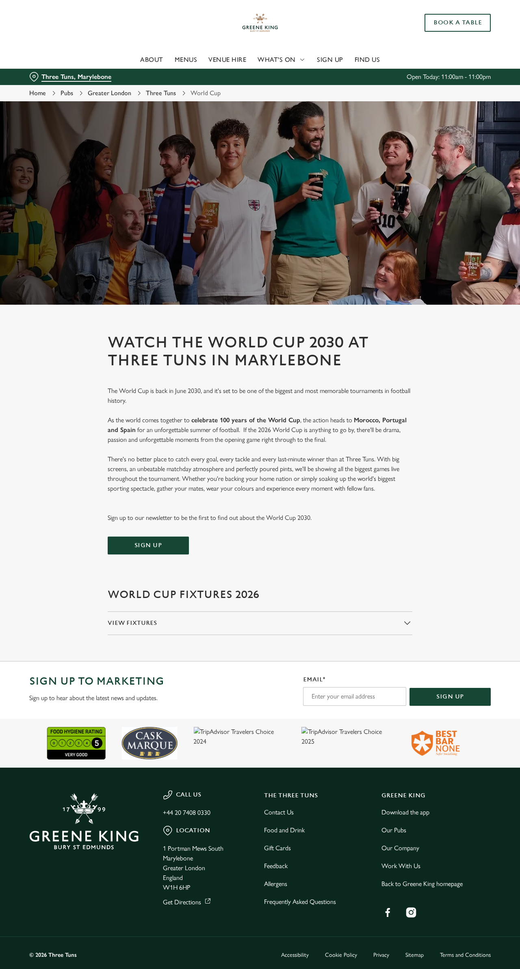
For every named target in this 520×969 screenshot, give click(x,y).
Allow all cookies (452, 21)
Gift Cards (277, 848)
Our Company (400, 848)
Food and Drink (284, 830)
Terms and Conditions (465, 955)
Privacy (381, 955)
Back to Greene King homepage (422, 884)
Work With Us (400, 866)
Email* (314, 679)
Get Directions (182, 902)
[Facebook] (387, 912)
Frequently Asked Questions (300, 902)
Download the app (405, 812)
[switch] (233, 91)
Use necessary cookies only (452, 48)
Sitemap (414, 955)
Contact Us (279, 812)
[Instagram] (411, 912)
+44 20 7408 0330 (186, 812)
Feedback (276, 866)
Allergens (275, 884)
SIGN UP (148, 545)
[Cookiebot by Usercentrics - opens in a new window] (52, 92)
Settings (417, 91)
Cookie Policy (341, 955)
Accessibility (295, 955)
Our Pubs (393, 830)
